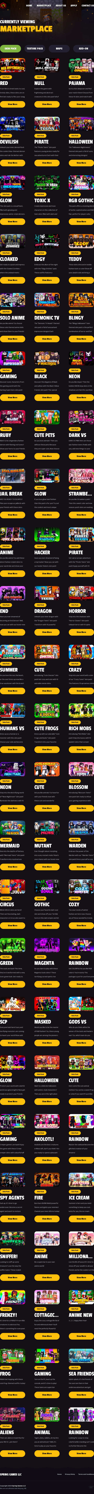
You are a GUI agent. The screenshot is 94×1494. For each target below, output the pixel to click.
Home (29, 5)
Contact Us (88, 5)
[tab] (10, 48)
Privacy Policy (70, 1474)
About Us (61, 5)
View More (12, 104)
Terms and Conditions (86, 1474)
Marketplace (44, 5)
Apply (74, 5)
